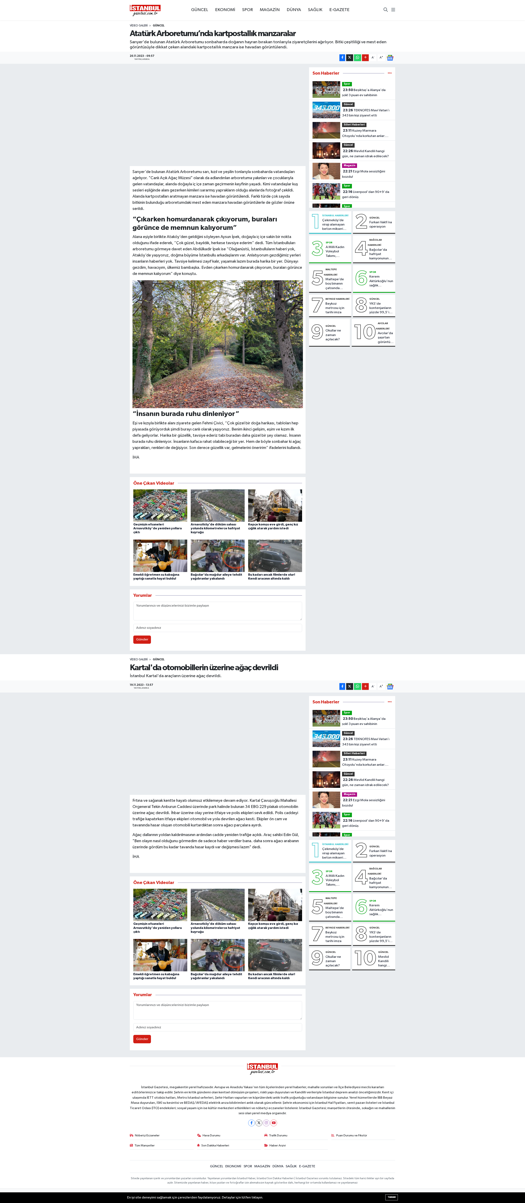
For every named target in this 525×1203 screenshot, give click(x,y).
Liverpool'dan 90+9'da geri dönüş (365, 194)
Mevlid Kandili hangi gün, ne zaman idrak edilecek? (365, 153)
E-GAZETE (339, 10)
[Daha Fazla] (365, 57)
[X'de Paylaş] (349, 57)
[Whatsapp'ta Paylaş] (357, 57)
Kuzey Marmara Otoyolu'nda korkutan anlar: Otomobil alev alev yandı (363, 134)
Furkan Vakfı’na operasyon (380, 224)
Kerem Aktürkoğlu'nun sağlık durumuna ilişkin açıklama (381, 281)
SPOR (247, 10)
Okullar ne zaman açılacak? (333, 335)
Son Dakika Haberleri (215, 1145)
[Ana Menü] (393, 10)
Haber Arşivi (277, 1145)
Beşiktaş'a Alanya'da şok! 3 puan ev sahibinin (364, 92)
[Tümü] (390, 73)
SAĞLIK (315, 10)
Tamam (392, 1197)
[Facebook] (251, 1123)
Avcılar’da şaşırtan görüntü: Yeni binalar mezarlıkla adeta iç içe (386, 338)
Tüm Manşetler (145, 1145)
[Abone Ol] (390, 57)
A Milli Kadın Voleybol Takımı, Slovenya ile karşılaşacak (335, 251)
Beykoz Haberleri (337, 299)
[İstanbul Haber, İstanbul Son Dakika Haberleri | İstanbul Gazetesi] (145, 10)
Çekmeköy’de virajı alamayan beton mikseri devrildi (333, 225)
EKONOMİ (225, 10)
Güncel (348, 104)
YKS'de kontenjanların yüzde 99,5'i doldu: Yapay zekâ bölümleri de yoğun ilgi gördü (380, 308)
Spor (347, 84)
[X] (259, 1123)
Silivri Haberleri (354, 124)
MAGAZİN (270, 10)
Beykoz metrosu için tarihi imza (334, 308)
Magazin (349, 165)
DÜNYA (294, 10)
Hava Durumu (211, 1135)
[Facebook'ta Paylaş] (342, 57)
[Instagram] (266, 1123)
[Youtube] (273, 1123)
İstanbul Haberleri (335, 215)
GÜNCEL (199, 10)
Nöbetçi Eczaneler (147, 1135)
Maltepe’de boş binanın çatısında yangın (334, 284)
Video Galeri (139, 25)
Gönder (142, 639)
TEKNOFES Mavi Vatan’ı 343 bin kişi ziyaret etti (365, 112)
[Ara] (385, 10)
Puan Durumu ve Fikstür (351, 1135)
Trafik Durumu (278, 1135)
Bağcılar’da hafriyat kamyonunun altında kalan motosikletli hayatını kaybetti (379, 254)
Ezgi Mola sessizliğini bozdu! (363, 174)
